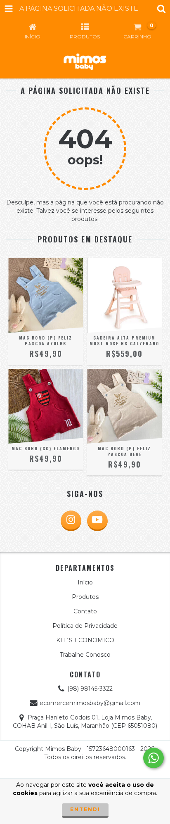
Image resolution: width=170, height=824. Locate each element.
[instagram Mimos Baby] (71, 521)
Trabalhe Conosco (85, 654)
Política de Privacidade (85, 625)
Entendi (85, 809)
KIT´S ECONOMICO (85, 640)
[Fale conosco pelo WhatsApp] (153, 758)
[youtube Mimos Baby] (97, 521)
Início (85, 582)
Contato (85, 611)
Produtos (85, 597)
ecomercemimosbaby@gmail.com (90, 703)
